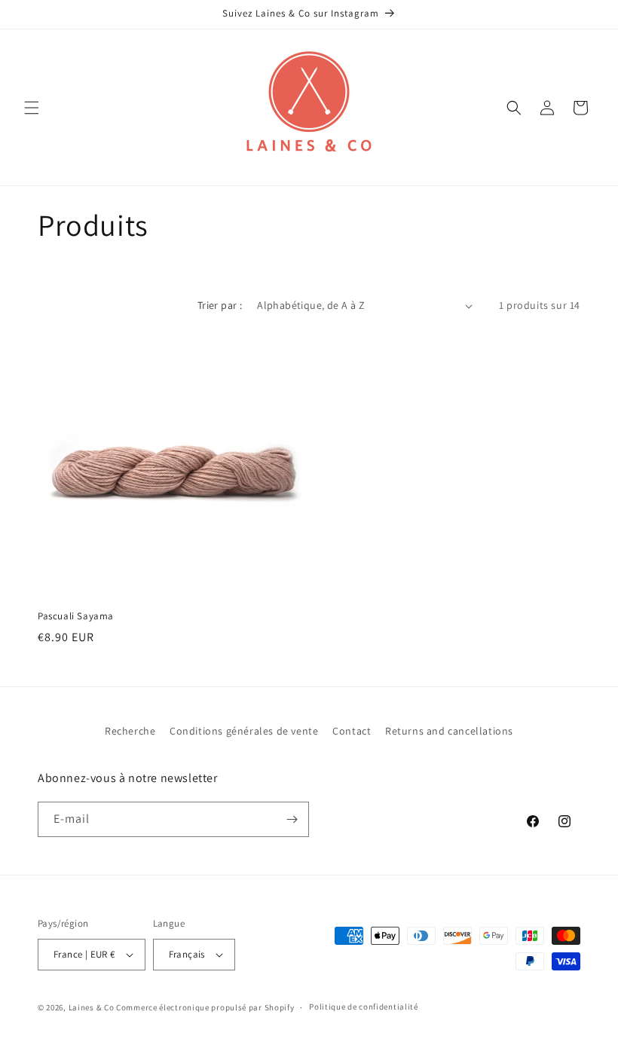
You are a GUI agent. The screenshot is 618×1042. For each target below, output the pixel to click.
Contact (351, 731)
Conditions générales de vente (244, 731)
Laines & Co (92, 1007)
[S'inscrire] (291, 819)
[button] (31, 107)
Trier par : (219, 305)
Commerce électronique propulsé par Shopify (205, 1007)
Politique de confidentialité (363, 1006)
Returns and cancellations (449, 731)
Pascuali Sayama (76, 616)
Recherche (130, 731)
